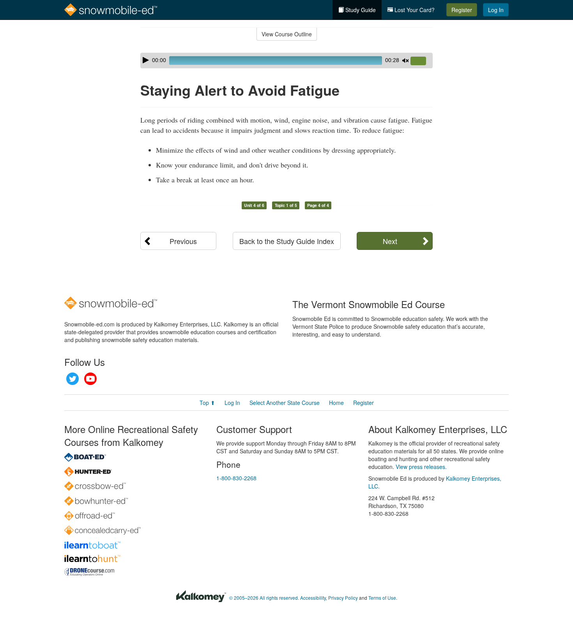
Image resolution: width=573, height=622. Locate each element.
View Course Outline (287, 34)
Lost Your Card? (414, 10)
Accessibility (313, 597)
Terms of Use (382, 597)
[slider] (421, 61)
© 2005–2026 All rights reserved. (264, 597)
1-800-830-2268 (236, 478)
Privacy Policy (343, 597)
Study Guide (360, 10)
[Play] (146, 60)
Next (390, 241)
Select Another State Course (284, 402)
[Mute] (405, 60)
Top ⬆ (207, 402)
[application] (286, 60)
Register (461, 10)
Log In (496, 10)
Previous (183, 241)
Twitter (72, 378)
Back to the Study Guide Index (286, 241)
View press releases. (421, 467)
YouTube (90, 378)
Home (336, 402)
